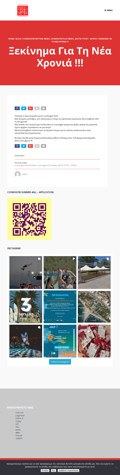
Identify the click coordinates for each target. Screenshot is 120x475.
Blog (18, 38)
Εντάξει (45, 470)
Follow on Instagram (60, 361)
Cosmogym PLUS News (62, 38)
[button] (25, 272)
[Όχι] (116, 467)
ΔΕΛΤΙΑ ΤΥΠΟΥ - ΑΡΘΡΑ (86, 38)
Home (11, 38)
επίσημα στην (66, 138)
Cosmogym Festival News (36, 38)
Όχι (53, 470)
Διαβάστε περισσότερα (68, 470)
